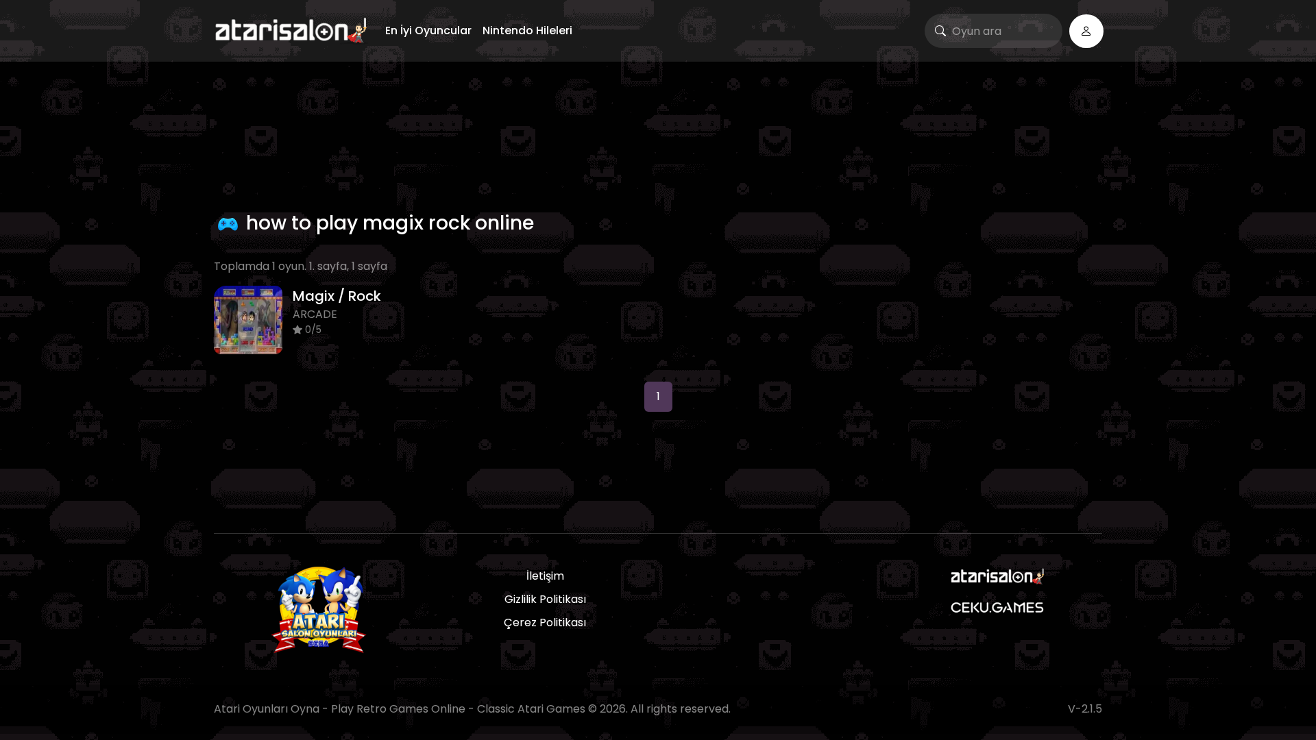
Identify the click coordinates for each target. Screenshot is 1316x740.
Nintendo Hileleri (527, 30)
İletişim (545, 576)
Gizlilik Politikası (545, 599)
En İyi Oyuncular (428, 30)
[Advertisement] (658, 133)
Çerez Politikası (545, 622)
